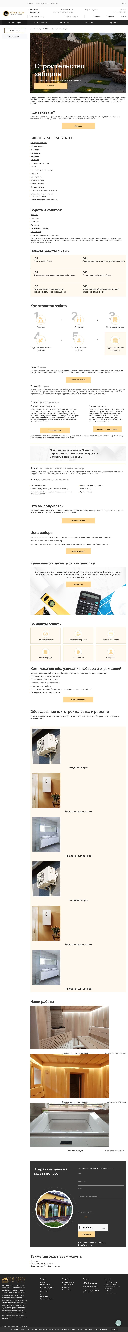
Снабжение (44, 1291)
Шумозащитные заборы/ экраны (44, 190)
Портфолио (113, 23)
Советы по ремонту (42, 3)
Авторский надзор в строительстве (46, 1288)
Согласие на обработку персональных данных (90, 1287)
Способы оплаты (67, 1284)
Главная (30, 3)
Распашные (35, 222)
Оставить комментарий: (87, 1196)
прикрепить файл (85, 1212)
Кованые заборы (37, 180)
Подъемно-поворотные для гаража (45, 235)
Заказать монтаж (78, 521)
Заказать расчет (78, 551)
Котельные (35, 1261)
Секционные (36, 232)
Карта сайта (25, 1326)
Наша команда (66, 1290)
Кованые (34, 215)
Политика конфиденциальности (90, 1282)
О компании (66, 1287)
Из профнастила (37, 146)
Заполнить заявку (78, 380)
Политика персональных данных (10, 1326)
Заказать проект (55, 430)
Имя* (80, 1173)
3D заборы (35, 150)
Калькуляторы (64, 23)
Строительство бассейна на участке (45, 1266)
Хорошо (114, 1329)
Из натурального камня (40, 163)
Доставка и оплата (68, 1282)
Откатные (35, 218)
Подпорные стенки (38, 196)
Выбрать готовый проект (107, 429)
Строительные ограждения (42, 194)
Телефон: (81, 1181)
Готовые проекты (40, 23)
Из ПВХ (34, 167)
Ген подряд (44, 1296)
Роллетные (35, 225)
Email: (80, 1189)
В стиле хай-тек (37, 187)
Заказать (51, 86)
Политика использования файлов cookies (91, 1291)
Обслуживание (45, 1284)
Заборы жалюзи (37, 184)
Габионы (34, 173)
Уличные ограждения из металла (44, 200)
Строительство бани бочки (42, 1264)
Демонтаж (43, 1294)
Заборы (47, 29)
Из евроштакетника (39, 143)
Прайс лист (89, 23)
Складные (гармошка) (39, 228)
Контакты (54, 3)
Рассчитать (78, 584)
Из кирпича (35, 153)
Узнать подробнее (78, 700)
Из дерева (35, 156)
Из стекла (35, 160)
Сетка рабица (36, 177)
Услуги (40, 29)
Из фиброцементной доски (41, 170)
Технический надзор (47, 1299)
